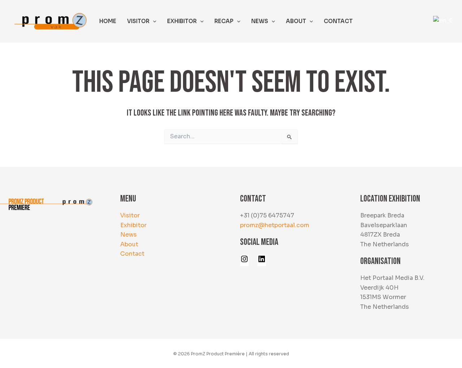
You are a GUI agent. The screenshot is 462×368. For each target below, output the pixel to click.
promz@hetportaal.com (274, 225)
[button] (152, 21)
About (129, 244)
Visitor (130, 215)
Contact (132, 253)
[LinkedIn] (261, 261)
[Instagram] (244, 261)
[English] (441, 20)
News (128, 234)
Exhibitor (133, 225)
